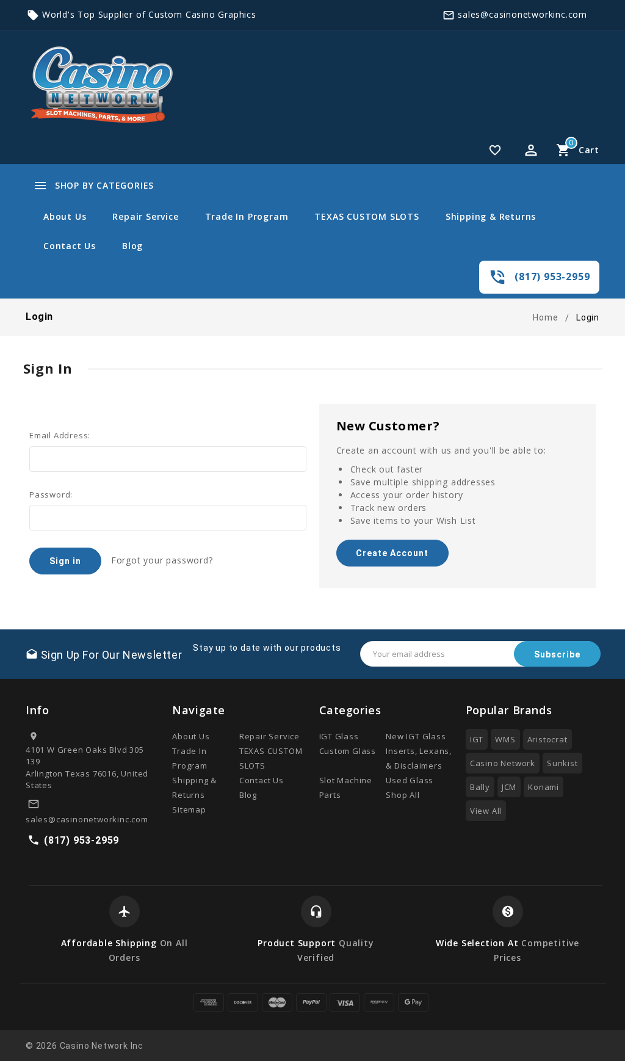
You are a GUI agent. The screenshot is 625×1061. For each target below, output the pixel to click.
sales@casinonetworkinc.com (522, 14)
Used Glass (409, 780)
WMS (505, 739)
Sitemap (189, 809)
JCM (509, 786)
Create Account (392, 553)
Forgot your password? (162, 560)
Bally (480, 786)
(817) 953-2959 (552, 276)
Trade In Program (247, 216)
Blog (132, 246)
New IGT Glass (416, 736)
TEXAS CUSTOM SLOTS (366, 216)
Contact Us (69, 246)
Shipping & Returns (491, 216)
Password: (51, 494)
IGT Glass (339, 736)
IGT (476, 739)
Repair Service (145, 216)
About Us (64, 216)
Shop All (402, 794)
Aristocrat (547, 739)
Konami (543, 786)
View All (486, 810)
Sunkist (562, 763)
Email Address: (59, 435)
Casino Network (502, 763)
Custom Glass (348, 750)
